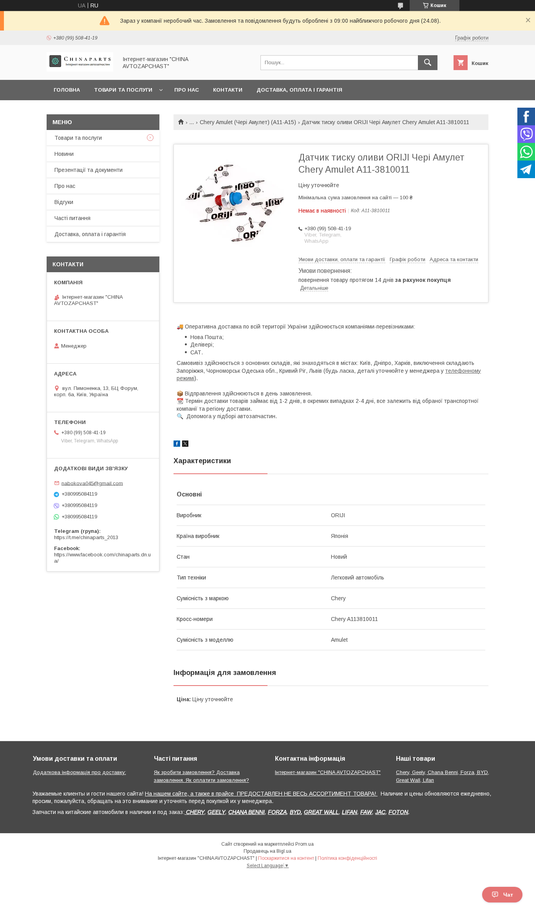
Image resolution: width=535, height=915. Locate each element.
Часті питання (72, 218)
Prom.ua (304, 844)
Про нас (186, 90)
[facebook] (177, 445)
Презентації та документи (88, 170)
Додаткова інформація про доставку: (79, 772)
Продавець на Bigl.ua (267, 851)
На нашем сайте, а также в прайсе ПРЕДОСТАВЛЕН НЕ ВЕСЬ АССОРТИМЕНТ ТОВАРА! (261, 793)
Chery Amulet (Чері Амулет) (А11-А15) (248, 122)
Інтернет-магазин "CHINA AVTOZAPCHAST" (328, 772)
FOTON (398, 812)
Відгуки (63, 202)
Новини (64, 154)
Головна (67, 90)
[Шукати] (427, 62)
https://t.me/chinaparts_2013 (86, 537)
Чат (508, 895)
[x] (185, 445)
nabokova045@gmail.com (92, 483)
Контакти (227, 90)
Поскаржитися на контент (286, 858)
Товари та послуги (123, 90)
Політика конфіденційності (347, 858)
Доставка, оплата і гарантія (299, 90)
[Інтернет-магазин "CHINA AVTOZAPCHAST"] (80, 70)
